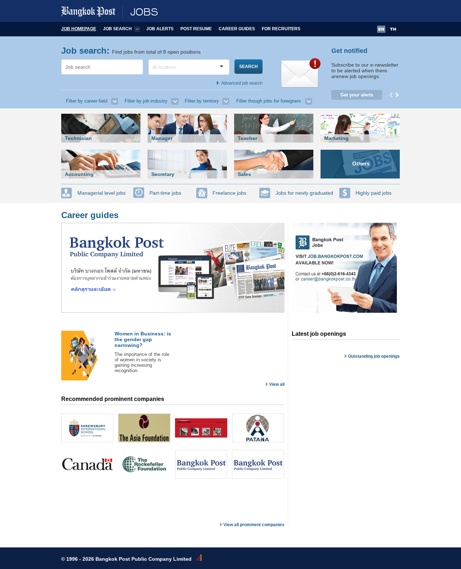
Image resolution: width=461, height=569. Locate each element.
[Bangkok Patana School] (258, 428)
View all (277, 384)
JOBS (144, 12)
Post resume (196, 28)
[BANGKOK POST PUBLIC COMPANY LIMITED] (173, 311)
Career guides (237, 28)
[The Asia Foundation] (144, 428)
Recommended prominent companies (112, 399)
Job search (117, 28)
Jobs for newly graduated (304, 193)
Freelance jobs (229, 193)
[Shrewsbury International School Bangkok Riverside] (87, 428)
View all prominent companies (254, 524)
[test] (344, 311)
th (393, 29)
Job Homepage (78, 28)
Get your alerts (356, 95)
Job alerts (160, 28)
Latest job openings (319, 334)
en (381, 29)
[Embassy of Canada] (87, 464)
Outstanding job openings (374, 356)
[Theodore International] (201, 428)
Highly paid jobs (373, 193)
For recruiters (281, 28)
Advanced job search (242, 83)
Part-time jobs (165, 193)
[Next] (397, 94)
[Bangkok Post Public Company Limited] (201, 464)
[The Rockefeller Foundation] (144, 464)
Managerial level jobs (101, 193)
